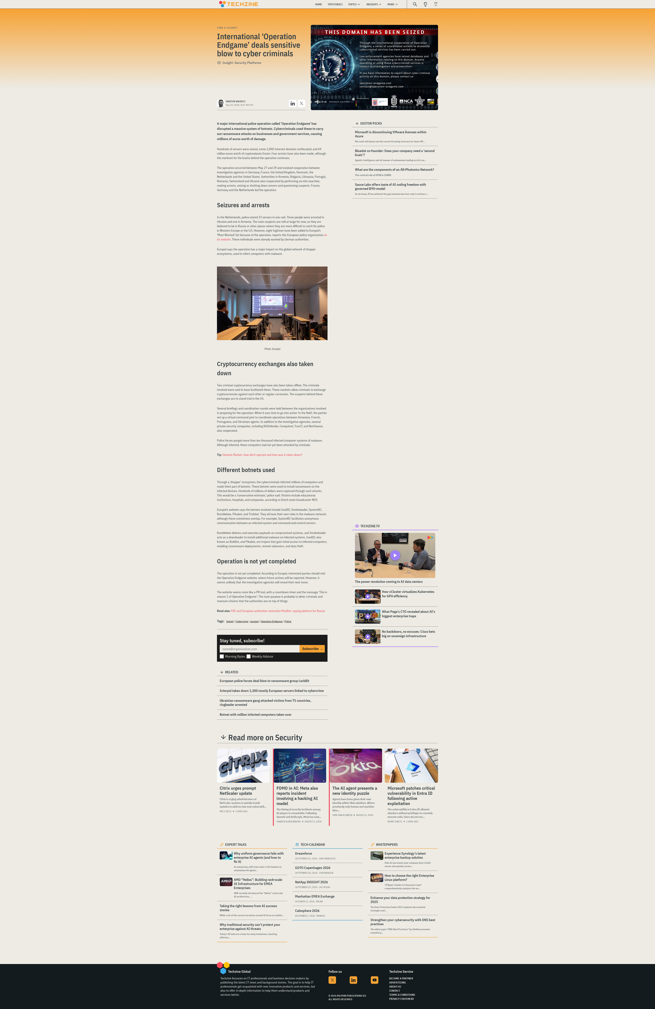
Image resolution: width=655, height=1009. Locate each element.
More (391, 4)
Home (318, 4)
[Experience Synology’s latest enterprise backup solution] (376, 859)
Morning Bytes (235, 656)
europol (254, 621)
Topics (352, 4)
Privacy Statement (401, 998)
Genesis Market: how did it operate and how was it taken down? (262, 455)
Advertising (397, 982)
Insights (372, 4)
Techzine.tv (370, 526)
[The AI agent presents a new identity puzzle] (356, 766)
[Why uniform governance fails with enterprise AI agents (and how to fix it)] (226, 861)
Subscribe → (312, 649)
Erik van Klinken (342, 815)
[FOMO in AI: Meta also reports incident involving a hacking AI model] (300, 766)
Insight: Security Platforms (241, 62)
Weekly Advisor (262, 656)
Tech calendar (313, 844)
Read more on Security (265, 737)
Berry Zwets (395, 821)
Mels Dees (225, 811)
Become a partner (401, 978)
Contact (394, 990)
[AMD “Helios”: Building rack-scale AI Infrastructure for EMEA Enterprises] (226, 888)
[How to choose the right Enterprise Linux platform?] (376, 882)
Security (232, 27)
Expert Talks (235, 844)
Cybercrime (242, 621)
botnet (230, 621)
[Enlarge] (323, 276)
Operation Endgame (271, 621)
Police (288, 621)
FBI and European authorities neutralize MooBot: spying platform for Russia (278, 611)
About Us (395, 986)
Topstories (335, 4)
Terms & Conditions (402, 994)
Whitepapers (387, 844)
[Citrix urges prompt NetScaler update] (243, 766)
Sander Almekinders (288, 821)
